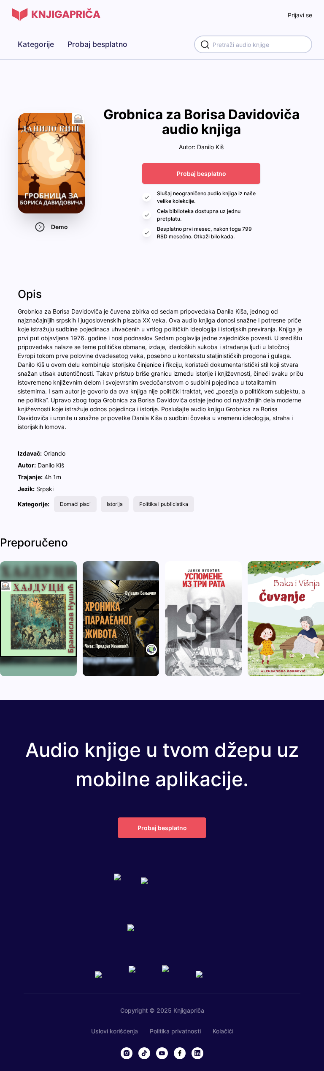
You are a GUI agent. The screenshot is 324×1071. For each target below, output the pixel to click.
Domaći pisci (75, 504)
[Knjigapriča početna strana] (56, 15)
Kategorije (36, 44)
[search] (253, 44)
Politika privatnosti (175, 1031)
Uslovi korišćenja (114, 1031)
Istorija (115, 504)
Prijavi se (300, 15)
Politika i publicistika (163, 504)
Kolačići (223, 1031)
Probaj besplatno (97, 44)
